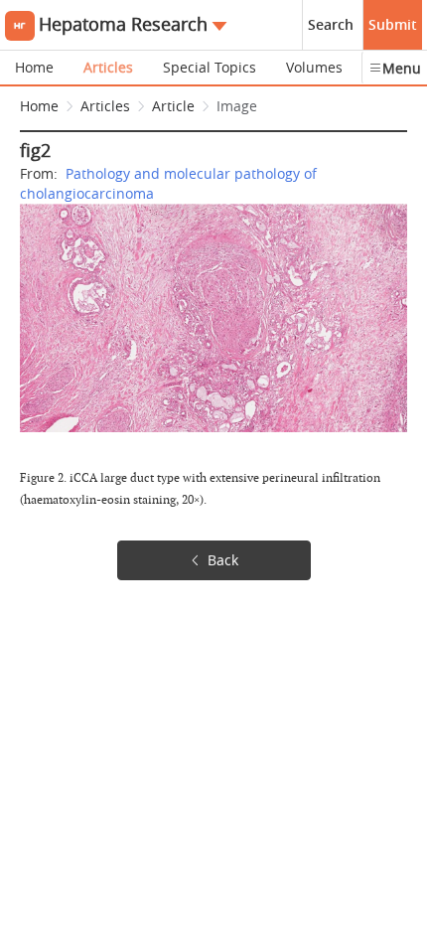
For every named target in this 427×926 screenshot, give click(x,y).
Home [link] (39, 105)
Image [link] (236, 105)
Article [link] (173, 105)
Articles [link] (105, 105)
